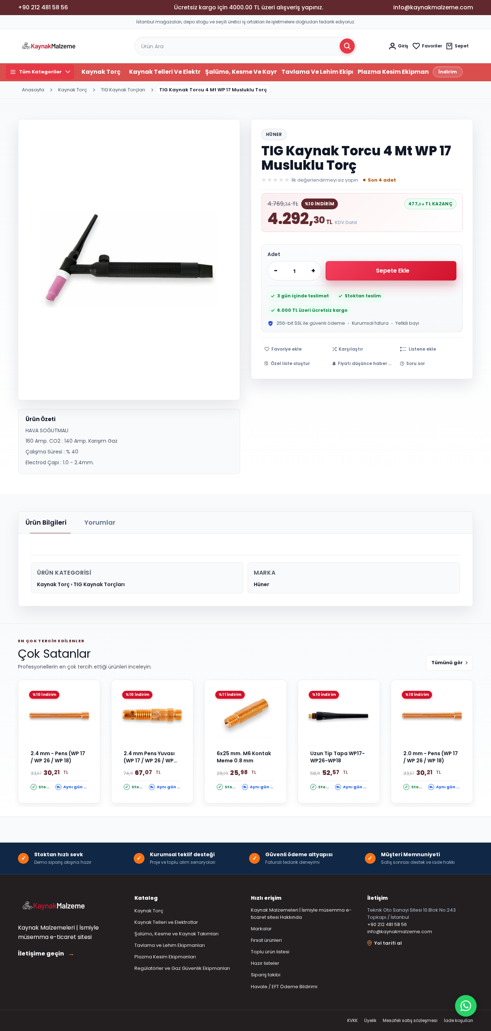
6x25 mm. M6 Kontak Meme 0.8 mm (244, 757)
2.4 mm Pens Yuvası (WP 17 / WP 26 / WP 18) (149, 757)
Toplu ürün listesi (270, 951)
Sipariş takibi (265, 974)
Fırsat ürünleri (266, 940)
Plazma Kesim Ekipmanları (393, 72)
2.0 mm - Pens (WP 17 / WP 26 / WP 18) (430, 757)
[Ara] (347, 46)
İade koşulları (458, 1020)
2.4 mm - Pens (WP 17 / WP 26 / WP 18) (58, 757)
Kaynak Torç (101, 72)
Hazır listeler (265, 963)
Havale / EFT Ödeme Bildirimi (284, 986)
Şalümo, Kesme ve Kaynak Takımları (241, 72)
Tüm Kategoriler (40, 71)
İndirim (448, 71)
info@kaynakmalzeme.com (399, 931)
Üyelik (370, 1020)
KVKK (352, 1020)
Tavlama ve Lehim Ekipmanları (317, 72)
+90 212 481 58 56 (387, 924)
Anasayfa (33, 89)
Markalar (261, 928)
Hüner (274, 134)
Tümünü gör (447, 662)
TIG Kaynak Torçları (123, 89)
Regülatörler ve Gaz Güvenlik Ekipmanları (182, 968)
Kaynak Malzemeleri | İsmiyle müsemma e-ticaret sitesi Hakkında (301, 914)
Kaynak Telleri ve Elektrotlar (165, 72)
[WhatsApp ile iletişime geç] (466, 1006)
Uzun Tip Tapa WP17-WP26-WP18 (337, 757)
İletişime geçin (46, 954)
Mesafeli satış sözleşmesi (410, 1020)
